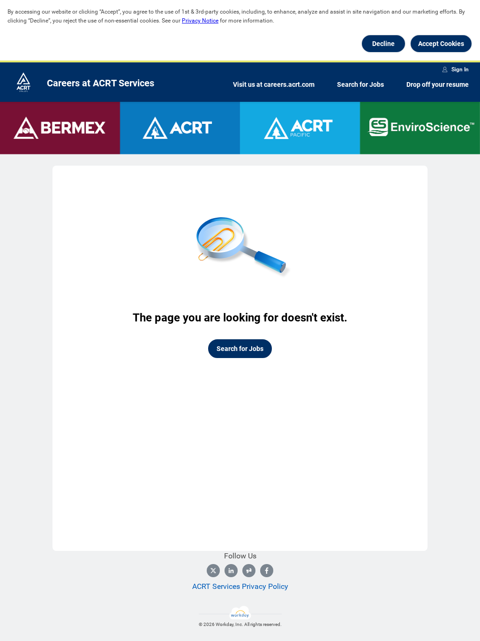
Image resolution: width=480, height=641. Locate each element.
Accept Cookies (441, 43)
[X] (213, 570)
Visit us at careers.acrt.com (274, 84)
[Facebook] (266, 570)
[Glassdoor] (248, 570)
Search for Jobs (360, 84)
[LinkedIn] (231, 570)
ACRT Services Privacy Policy (240, 586)
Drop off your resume (437, 84)
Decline (383, 43)
